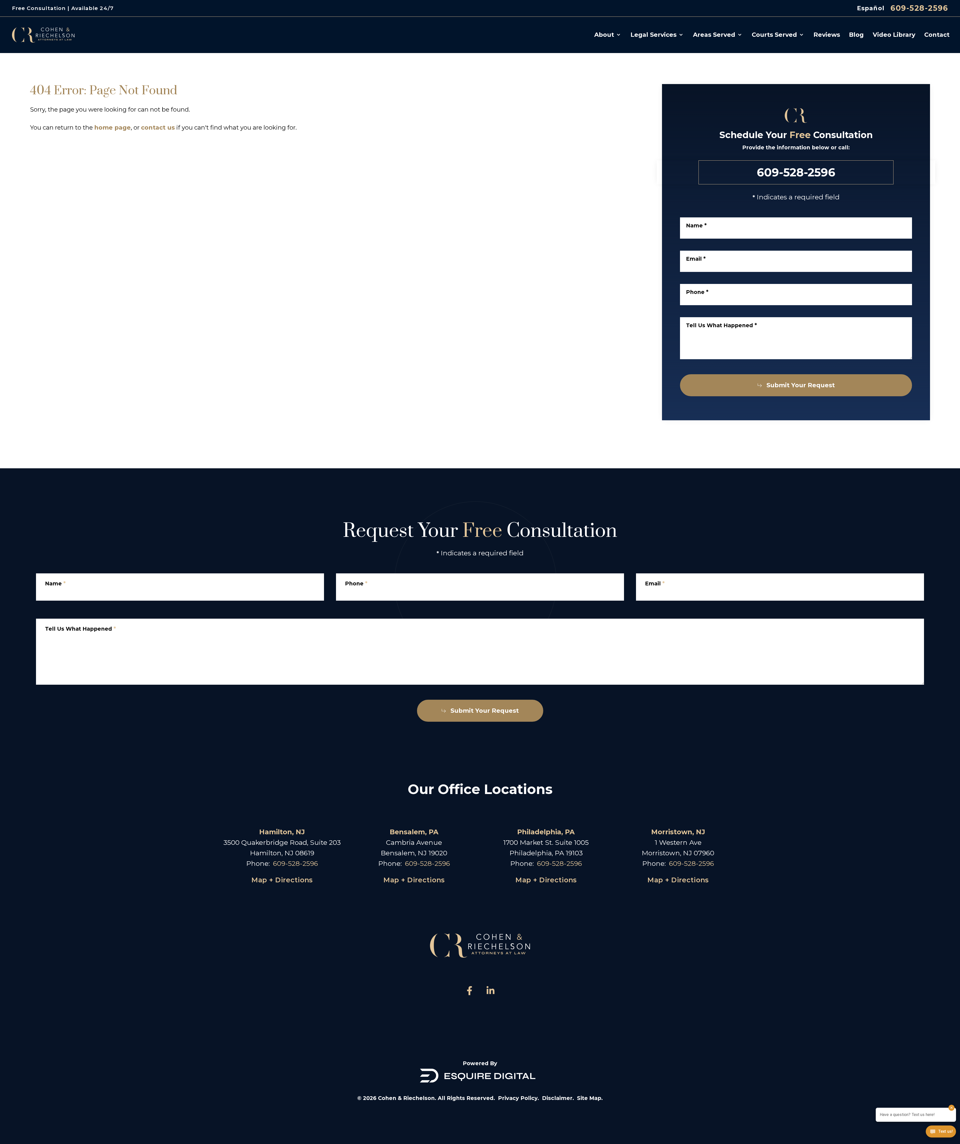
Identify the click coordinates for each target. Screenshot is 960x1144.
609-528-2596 (919, 8)
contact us (158, 127)
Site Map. (590, 1098)
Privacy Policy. (518, 1098)
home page (112, 127)
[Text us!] (941, 1131)
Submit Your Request (800, 385)
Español (870, 8)
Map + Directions (282, 880)
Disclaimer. (558, 1098)
